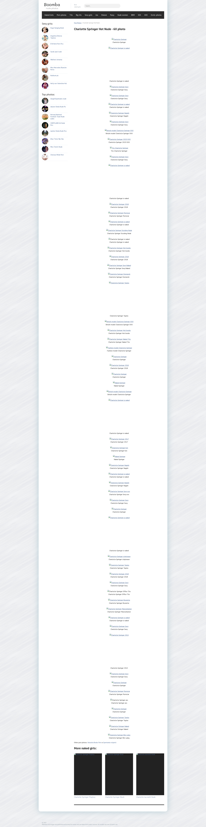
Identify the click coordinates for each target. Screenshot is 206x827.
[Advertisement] (119, 65)
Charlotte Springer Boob (114, 797)
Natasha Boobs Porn (94, 742)
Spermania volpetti (109, 742)
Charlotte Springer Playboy (84, 797)
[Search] (118, 6)
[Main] (55, 6)
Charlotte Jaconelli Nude (145, 797)
